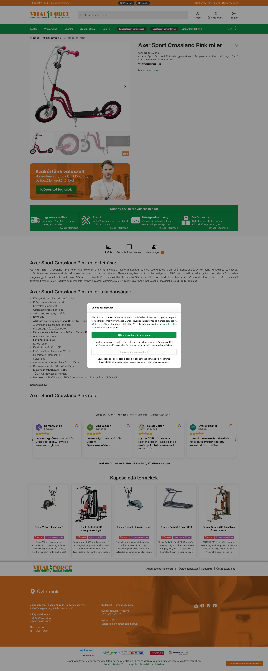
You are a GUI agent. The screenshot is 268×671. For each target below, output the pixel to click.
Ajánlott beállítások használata (134, 335)
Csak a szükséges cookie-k (134, 352)
